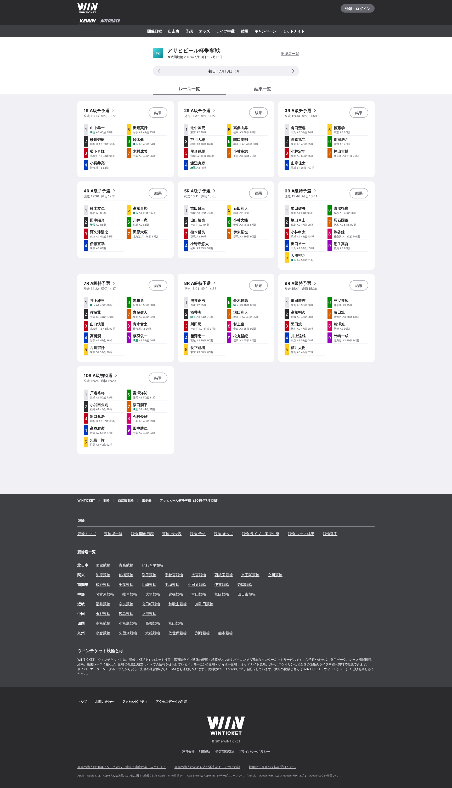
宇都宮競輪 (174, 575)
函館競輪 (103, 565)
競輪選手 (330, 533)
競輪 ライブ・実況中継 (260, 533)
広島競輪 (126, 613)
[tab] (262, 88)
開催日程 (154, 31)
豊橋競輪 (175, 594)
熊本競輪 (225, 633)
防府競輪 (149, 613)
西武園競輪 (223, 575)
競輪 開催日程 (142, 533)
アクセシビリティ (135, 701)
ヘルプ (82, 701)
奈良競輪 (126, 604)
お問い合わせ (104, 701)
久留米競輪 (128, 633)
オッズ (204, 31)
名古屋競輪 (105, 594)
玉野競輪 (103, 613)
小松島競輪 (128, 623)
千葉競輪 (126, 584)
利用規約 (205, 751)
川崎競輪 (149, 584)
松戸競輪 (103, 584)
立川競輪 (275, 575)
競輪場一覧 (113, 533)
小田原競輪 (197, 584)
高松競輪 (103, 623)
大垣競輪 (152, 594)
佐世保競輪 (177, 633)
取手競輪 (149, 575)
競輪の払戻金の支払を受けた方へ (272, 767)
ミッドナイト (294, 31)
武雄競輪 (152, 633)
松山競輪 (175, 623)
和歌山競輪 (177, 604)
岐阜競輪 (129, 594)
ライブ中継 (225, 31)
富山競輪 (198, 594)
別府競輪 (202, 633)
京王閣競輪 (250, 575)
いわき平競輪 (153, 565)
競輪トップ (86, 533)
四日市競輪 (247, 594)
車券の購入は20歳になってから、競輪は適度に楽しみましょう (121, 767)
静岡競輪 (245, 584)
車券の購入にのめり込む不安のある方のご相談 (207, 767)
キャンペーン (265, 31)
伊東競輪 (221, 584)
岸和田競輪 (204, 604)
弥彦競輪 (103, 575)
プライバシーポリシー (254, 751)
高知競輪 (152, 623)
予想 (189, 31)
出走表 (173, 31)
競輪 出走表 (172, 533)
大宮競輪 (198, 575)
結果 (244, 31)
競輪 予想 (198, 533)
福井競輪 (103, 604)
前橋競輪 (126, 575)
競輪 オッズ (223, 533)
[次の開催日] (293, 71)
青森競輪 (126, 565)
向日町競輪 (151, 604)
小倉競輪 (103, 633)
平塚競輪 (172, 584)
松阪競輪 (221, 594)
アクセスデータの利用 (171, 701)
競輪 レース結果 (301, 533)
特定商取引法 (225, 751)
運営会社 (188, 751)
